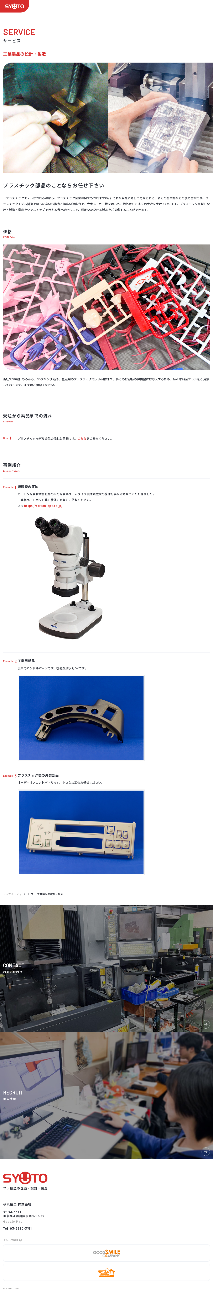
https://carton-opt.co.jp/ (43, 506)
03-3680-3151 (21, 1228)
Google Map (13, 1221)
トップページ (11, 894)
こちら (81, 438)
